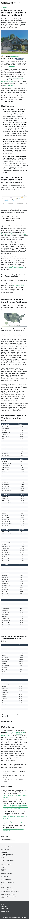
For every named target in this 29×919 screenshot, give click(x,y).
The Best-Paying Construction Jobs (10, 891)
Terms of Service (5, 910)
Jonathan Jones (14, 56)
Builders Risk (4, 852)
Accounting (3, 862)
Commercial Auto (5, 851)
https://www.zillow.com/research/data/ (14, 823)
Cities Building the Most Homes (8, 896)
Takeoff (2, 867)
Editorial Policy (5, 911)
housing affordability (7, 81)
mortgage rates (13, 266)
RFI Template (4, 881)
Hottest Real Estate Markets (8, 894)
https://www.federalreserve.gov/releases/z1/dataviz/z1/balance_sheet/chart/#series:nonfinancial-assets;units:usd (15, 806)
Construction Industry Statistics (9, 889)
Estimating (3, 869)
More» (2, 857)
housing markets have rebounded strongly (13, 234)
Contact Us (4, 906)
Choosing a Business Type (7, 882)
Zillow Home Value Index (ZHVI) (15, 732)
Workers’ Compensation (7, 854)
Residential (4, 7)
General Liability (5, 849)
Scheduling (3, 866)
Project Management (6, 864)
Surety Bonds (4, 855)
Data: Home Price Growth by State (12, 335)
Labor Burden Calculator (7, 878)
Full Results (11, 66)
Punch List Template (6, 879)
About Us (3, 904)
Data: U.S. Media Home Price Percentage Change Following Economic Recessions (11, 218)
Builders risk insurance (19, 285)
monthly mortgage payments (15, 267)
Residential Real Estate (8, 839)
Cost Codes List (5, 876)
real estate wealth (9, 85)
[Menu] (27, 2)
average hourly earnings (16, 78)
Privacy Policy (4, 908)
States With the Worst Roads (8, 893)
